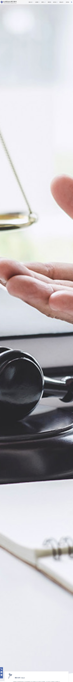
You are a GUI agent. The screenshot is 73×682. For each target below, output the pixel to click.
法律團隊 (36, 2)
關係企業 (61, 2)
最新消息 (54, 2)
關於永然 (30, 2)
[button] (71, 2)
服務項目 (49, 2)
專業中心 (43, 2)
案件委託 (67, 2)
